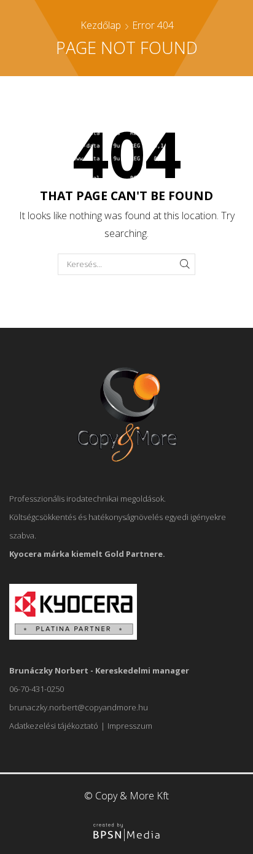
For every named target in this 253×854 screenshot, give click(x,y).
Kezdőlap (100, 25)
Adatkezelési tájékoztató (53, 725)
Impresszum (129, 725)
